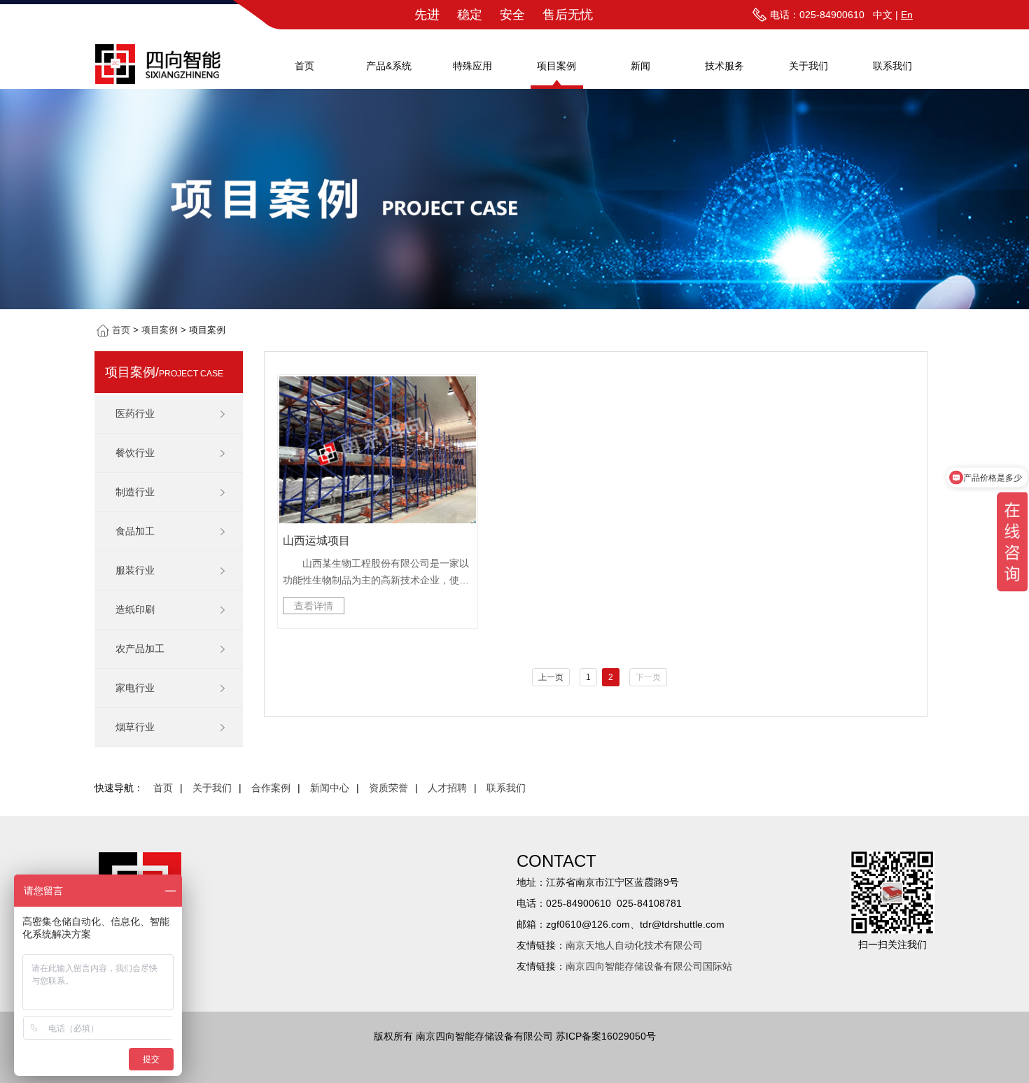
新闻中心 (329, 787)
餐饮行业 (135, 452)
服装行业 (135, 570)
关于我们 (808, 65)
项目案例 (556, 65)
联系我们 (892, 65)
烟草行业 (135, 726)
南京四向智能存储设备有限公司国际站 (649, 966)
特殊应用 (472, 65)
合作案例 (270, 787)
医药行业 (135, 413)
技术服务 (724, 65)
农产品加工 (139, 648)
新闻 (640, 65)
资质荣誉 (388, 787)
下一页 (648, 677)
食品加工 (135, 531)
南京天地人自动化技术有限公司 (634, 945)
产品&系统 (389, 65)
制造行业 (135, 491)
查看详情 (313, 605)
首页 (304, 65)
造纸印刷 (135, 609)
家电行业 (135, 687)
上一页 (551, 677)
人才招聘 (447, 787)
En (907, 14)
